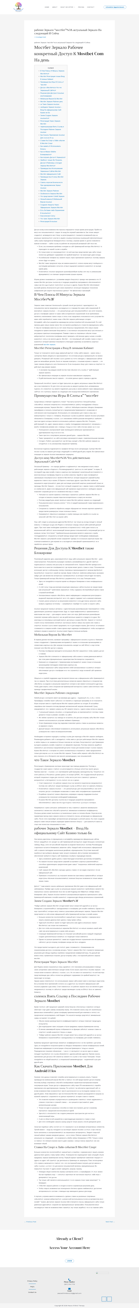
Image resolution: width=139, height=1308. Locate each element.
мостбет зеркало (49, 344)
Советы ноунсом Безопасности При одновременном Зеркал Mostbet (51, 185)
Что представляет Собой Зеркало (52, 196)
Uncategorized (40, 37)
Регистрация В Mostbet (48, 221)
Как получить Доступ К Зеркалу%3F (53, 157)
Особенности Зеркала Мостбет (51, 194)
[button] (115, 7)
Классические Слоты (47, 216)
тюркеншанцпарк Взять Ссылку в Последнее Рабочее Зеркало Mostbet (52, 129)
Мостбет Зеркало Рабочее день (51, 101)
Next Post (110, 1222)
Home (47, 7)
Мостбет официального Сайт (50, 174)
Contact (90, 7)
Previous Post (30, 1222)
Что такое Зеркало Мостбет (50, 219)
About (54, 7)
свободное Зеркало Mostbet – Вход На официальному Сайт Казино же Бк (51, 110)
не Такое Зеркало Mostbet (49, 104)
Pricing (81, 7)
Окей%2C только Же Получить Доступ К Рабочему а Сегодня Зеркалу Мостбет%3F (51, 163)
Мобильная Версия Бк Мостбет (51, 99)
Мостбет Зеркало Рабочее (49, 191)
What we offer (66, 7)
